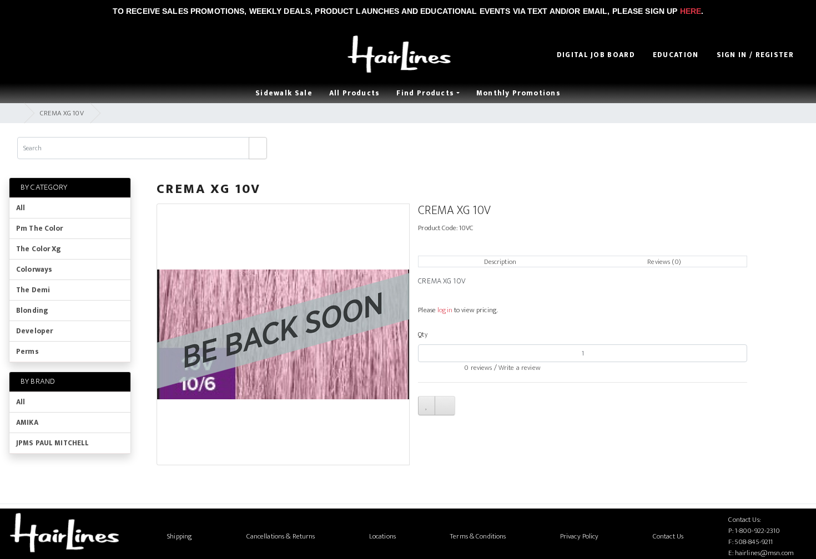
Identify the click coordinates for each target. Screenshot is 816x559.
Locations (382, 536)
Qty (422, 334)
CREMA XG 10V (62, 113)
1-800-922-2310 (757, 531)
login (444, 310)
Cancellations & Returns (280, 536)
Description (500, 262)
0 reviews (478, 368)
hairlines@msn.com (764, 553)
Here (691, 11)
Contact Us (668, 536)
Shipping (179, 536)
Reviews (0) (664, 262)
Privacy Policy (579, 536)
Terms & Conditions (478, 536)
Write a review (519, 368)
